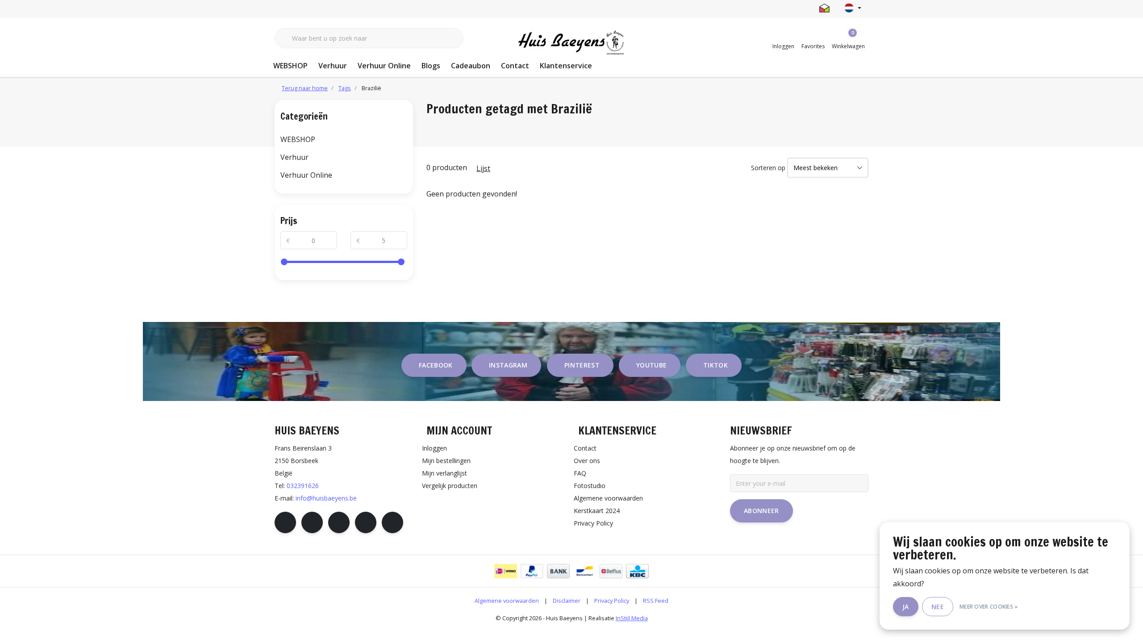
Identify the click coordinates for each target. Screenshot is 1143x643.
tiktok (715, 365)
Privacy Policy (611, 601)
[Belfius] (611, 571)
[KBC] (637, 571)
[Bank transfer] (558, 571)
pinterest (582, 365)
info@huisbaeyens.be (326, 498)
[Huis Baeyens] (571, 43)
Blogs (430, 66)
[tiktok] (392, 522)
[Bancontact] (584, 571)
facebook (436, 365)
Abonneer (761, 510)
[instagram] (312, 522)
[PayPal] (532, 571)
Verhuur (332, 66)
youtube (651, 365)
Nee (937, 606)
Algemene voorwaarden (507, 601)
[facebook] (285, 522)
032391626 (303, 485)
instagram (508, 365)
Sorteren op (768, 167)
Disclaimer (566, 601)
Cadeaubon (470, 66)
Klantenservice (566, 66)
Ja (905, 606)
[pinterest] (339, 522)
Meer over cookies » (988, 606)
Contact (515, 66)
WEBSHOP (290, 66)
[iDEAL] (505, 571)
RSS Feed (655, 601)
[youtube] (365, 522)
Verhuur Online (384, 66)
